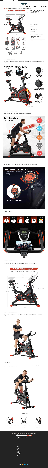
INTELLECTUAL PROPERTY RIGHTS (19, 453)
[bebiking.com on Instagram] (26, 437)
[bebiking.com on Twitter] (21, 437)
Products (7, 8)
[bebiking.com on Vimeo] (25, 437)
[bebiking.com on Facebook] (22, 437)
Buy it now (41, 21)
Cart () (40, 0)
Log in (37, 0)
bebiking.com (24, 462)
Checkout (43, 0)
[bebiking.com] (24, 3)
